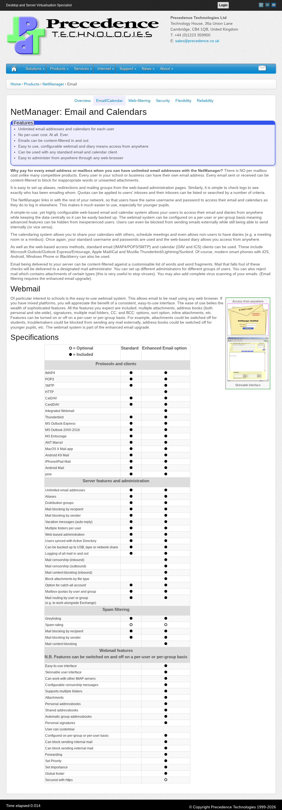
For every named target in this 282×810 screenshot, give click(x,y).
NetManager (53, 84)
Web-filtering (139, 100)
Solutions (34, 68)
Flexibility (183, 100)
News (146, 68)
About (165, 68)
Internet (104, 68)
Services (81, 68)
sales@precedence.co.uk (197, 41)
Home (15, 84)
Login (223, 5)
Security (163, 100)
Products (58, 68)
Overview (82, 100)
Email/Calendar (109, 100)
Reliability (205, 100)
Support (126, 68)
